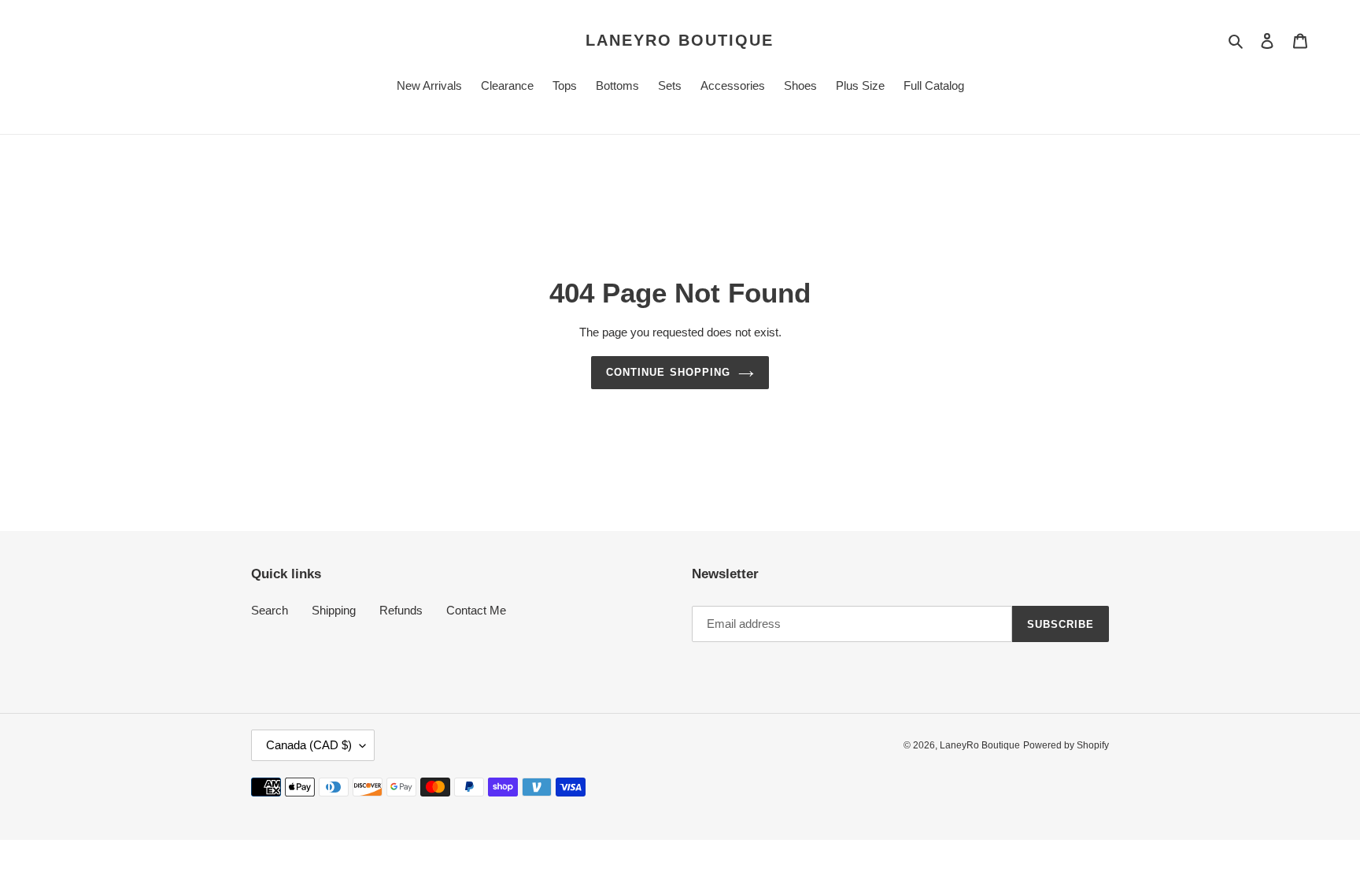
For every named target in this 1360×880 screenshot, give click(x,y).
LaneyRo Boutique (680, 40)
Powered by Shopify (1066, 745)
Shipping (334, 610)
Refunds (401, 610)
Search (269, 610)
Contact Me (476, 610)
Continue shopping (668, 372)
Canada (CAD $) (309, 745)
